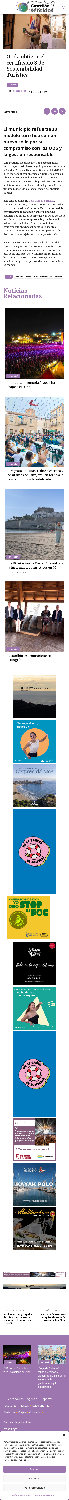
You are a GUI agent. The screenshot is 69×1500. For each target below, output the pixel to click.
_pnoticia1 (13, 556)
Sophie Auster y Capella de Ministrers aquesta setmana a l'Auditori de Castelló (17, 1319)
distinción (18, 276)
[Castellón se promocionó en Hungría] (34, 616)
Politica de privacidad (45, 1495)
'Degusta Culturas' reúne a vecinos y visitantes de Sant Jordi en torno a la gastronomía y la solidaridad (36, 475)
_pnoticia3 (13, 376)
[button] (64, 1435)
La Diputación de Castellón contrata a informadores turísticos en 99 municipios (35, 567)
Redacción (19, 90)
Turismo (12, 84)
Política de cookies (21, 1495)
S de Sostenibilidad (43, 276)
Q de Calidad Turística (41, 200)
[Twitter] (54, 111)
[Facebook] (47, 111)
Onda (28, 276)
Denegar (34, 1478)
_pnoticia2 (13, 464)
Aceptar (35, 1469)
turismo (58, 276)
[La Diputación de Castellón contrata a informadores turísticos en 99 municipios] (34, 524)
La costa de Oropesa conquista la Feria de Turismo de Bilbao (53, 1317)
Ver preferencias (34, 1487)
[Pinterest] (62, 111)
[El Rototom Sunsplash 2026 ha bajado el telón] (34, 343)
